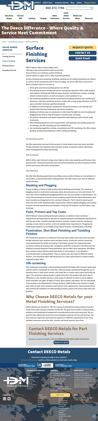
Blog (72, 3)
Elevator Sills (20, 17)
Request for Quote (61, 342)
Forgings (43, 18)
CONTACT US (82, 52)
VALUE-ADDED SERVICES (9, 48)
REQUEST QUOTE (83, 47)
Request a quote (35, 339)
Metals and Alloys (77, 17)
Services (29, 389)
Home (3, 42)
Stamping (30, 387)
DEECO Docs (48, 3)
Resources (89, 18)
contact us (47, 339)
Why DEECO (36, 3)
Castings (32, 18)
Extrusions (30, 379)
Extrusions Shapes (9, 17)
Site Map (87, 398)
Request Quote (90, 3)
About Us (25, 3)
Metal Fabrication (54, 17)
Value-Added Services (66, 15)
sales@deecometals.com (58, 387)
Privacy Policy (78, 398)
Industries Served (61, 3)
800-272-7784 (55, 8)
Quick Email (82, 58)
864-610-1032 (59, 381)
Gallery (79, 3)
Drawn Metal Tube (33, 377)
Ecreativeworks (84, 400)
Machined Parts (32, 385)
